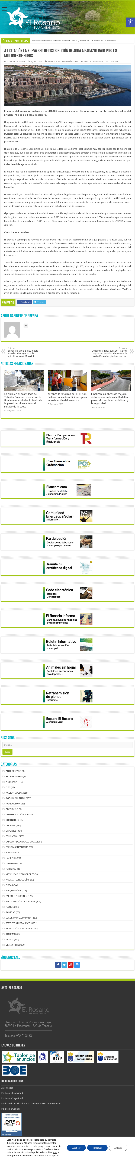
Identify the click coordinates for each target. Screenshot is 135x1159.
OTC (8, 787)
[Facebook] (58, 965)
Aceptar (76, 1147)
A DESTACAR (12, 782)
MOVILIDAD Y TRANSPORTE (20, 874)
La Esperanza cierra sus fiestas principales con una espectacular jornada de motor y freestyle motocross (80, 40)
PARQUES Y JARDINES (16, 896)
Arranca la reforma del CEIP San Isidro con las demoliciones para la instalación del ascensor (67, 397)
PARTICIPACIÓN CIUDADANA (21, 901)
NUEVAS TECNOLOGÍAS (18, 879)
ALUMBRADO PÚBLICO (17, 814)
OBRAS (51, 61)
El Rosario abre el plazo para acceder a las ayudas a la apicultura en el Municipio (23, 352)
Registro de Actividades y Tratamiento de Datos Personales (31, 1103)
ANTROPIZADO (13, 771)
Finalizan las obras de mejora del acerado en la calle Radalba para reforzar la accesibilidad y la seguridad (109, 398)
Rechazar (97, 1147)
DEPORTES (11, 831)
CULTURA (10, 825)
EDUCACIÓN (12, 836)
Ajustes (118, 1147)
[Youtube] (70, 965)
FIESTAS (10, 852)
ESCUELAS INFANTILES (17, 847)
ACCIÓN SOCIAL (14, 792)
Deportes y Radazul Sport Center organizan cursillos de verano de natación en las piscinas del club (109, 352)
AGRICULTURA (13, 803)
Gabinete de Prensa (16, 61)
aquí (55, 1152)
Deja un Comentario (93, 61)
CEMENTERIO (12, 820)
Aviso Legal (7, 1087)
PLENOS (10, 907)
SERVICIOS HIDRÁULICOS (67, 61)
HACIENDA (11, 858)
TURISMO (11, 934)
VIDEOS (10, 939)
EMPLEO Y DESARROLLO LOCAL (21, 841)
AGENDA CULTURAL (15, 798)
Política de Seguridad (12, 1098)
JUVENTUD (11, 869)
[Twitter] (64, 965)
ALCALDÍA (11, 809)
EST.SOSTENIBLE (14, 776)
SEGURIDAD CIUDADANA (18, 917)
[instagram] (77, 965)
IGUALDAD (11, 863)
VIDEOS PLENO (13, 945)
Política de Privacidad (12, 1093)
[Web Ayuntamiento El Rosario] (67, 17)
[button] (130, 22)
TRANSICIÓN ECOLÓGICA (19, 928)
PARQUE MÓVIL (13, 890)
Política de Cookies (10, 1108)
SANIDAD (10, 912)
